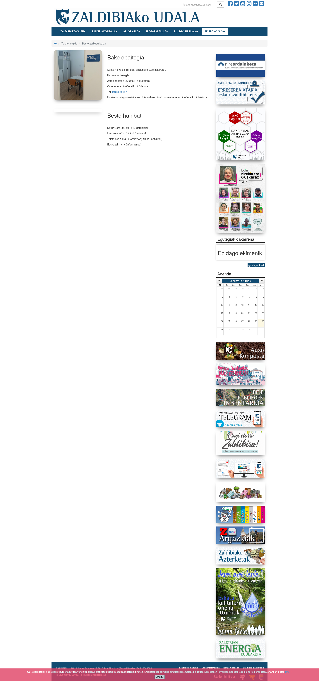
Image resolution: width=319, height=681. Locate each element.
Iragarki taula (156, 31)
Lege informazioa (211, 667)
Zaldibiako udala (104, 31)
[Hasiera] (55, 43)
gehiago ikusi (256, 265)
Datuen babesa (231, 667)
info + (288, 671)
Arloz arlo (130, 31)
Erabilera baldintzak (253, 667)
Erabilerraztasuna (188, 667)
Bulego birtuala (185, 31)
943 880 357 (119, 92)
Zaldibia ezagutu (72, 31)
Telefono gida (214, 31)
